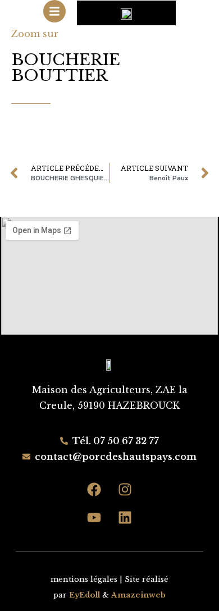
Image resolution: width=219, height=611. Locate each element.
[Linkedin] (125, 518)
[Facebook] (94, 490)
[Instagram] (125, 490)
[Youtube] (94, 518)
